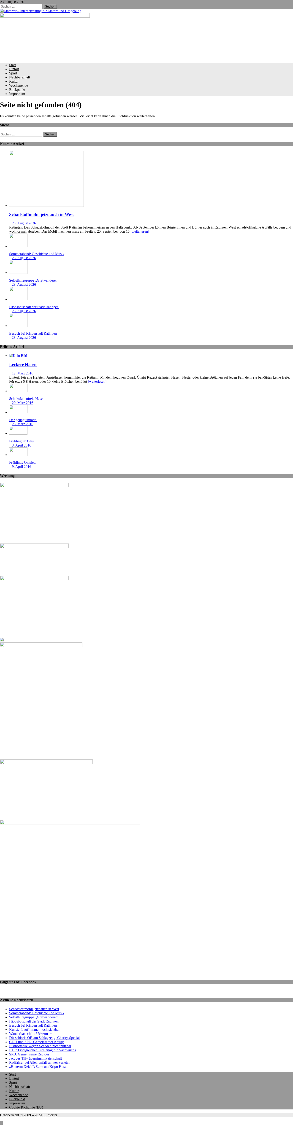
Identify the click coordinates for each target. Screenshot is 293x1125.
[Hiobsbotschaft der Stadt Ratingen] (18, 299)
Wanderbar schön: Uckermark (30, 1034)
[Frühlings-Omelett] (18, 455)
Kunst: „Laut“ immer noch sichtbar (34, 1029)
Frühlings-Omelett (22, 462)
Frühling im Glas (21, 441)
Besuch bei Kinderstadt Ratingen (33, 333)
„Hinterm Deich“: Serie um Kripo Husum (39, 1066)
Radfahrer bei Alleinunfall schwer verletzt (39, 1062)
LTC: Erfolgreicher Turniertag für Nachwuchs (42, 1050)
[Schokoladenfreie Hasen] (18, 391)
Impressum (17, 94)
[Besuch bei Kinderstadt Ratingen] (18, 326)
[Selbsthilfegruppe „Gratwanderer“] (18, 273)
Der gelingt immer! (23, 420)
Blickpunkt (17, 90)
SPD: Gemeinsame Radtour (29, 1054)
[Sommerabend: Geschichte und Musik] (18, 246)
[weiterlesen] (139, 231)
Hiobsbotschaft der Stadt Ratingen (34, 307)
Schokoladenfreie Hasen (26, 399)
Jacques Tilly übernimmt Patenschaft (35, 1058)
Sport (13, 73)
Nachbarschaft (19, 77)
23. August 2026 (24, 223)
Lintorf (14, 69)
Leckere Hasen (23, 364)
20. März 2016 (22, 403)
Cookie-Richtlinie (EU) (26, 1107)
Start (12, 65)
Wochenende (18, 85)
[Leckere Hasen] (18, 356)
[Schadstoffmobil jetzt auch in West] (46, 205)
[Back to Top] (1, 1123)
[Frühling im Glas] (18, 433)
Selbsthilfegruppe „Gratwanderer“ (33, 280)
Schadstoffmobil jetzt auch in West (41, 214)
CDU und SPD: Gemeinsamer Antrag (36, 1042)
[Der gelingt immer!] (18, 412)
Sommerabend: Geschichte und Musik (36, 254)
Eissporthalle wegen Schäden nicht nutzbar (40, 1046)
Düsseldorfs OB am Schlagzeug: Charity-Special (44, 1038)
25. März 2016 (22, 424)
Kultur (14, 81)
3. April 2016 (21, 445)
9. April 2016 (21, 466)
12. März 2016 (22, 373)
